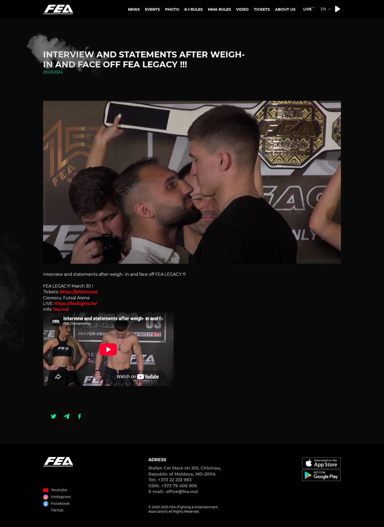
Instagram (61, 496)
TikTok (57, 510)
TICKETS (262, 9)
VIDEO (242, 9)
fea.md (60, 309)
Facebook (60, 503)
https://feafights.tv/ (75, 303)
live (307, 9)
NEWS (134, 9)
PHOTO (172, 9)
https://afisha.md (78, 291)
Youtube (59, 490)
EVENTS (152, 9)
